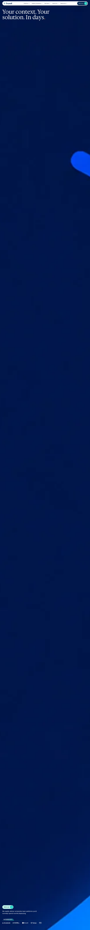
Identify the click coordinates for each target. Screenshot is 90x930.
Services (47, 3)
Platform (26, 3)
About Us (54, 3)
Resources (63, 3)
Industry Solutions (36, 3)
